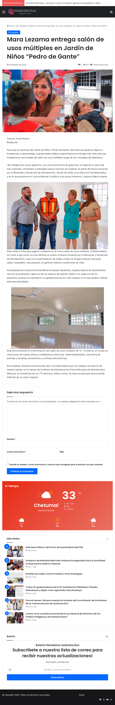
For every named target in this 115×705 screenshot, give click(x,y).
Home (81, 695)
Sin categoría (22, 26)
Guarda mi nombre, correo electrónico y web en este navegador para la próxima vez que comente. (56, 464)
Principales (14, 32)
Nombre (11, 439)
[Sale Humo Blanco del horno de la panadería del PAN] (15, 551)
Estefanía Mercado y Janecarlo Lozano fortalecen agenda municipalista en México (64, 3)
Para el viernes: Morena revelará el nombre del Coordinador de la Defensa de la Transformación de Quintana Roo (66, 602)
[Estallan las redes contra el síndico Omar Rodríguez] (15, 578)
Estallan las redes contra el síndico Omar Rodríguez (54, 573)
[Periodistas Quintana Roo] (22, 11)
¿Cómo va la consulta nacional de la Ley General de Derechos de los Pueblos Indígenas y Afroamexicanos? (63, 615)
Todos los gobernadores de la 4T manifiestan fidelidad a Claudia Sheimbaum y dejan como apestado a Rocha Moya (61, 589)
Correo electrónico (17, 452)
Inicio (11, 26)
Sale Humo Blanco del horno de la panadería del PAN (54, 547)
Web (62, 452)
